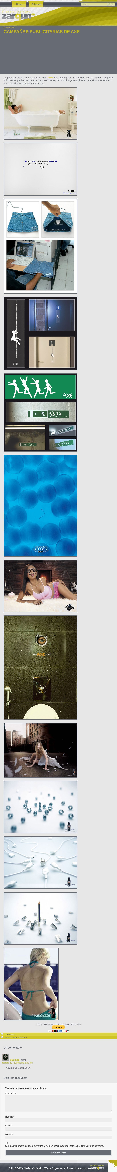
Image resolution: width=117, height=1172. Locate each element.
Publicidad (23, 1038)
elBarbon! (15, 1060)
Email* (8, 1125)
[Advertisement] (58, 56)
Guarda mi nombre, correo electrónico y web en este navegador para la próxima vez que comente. (54, 1146)
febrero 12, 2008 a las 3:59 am (17, 1063)
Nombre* (9, 1117)
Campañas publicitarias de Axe (42, 31)
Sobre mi (36, 4)
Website (9, 1134)
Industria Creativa (11, 1038)
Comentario (11, 1093)
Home (19, 4)
